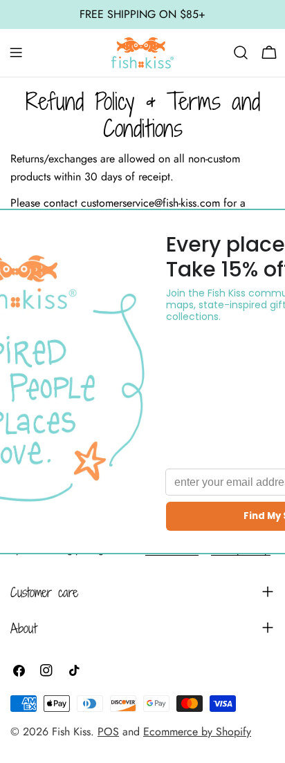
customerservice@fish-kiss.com (150, 203)
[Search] (241, 52)
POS (108, 732)
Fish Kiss (71, 732)
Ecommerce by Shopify (197, 732)
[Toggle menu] (16, 52)
